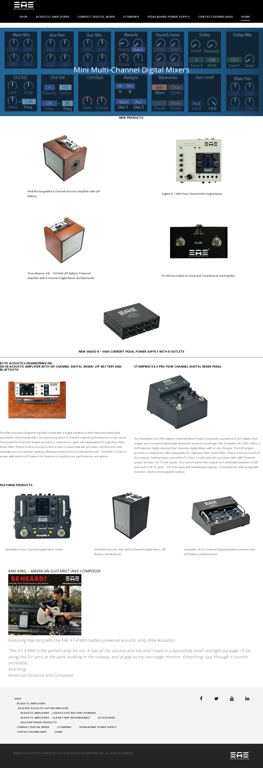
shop (24, 16)
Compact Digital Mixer (96, 16)
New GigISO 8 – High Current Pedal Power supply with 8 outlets (132, 351)
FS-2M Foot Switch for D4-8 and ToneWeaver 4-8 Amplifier (198, 276)
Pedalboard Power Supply (169, 16)
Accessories (106, 717)
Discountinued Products (39, 722)
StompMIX (131, 16)
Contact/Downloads (215, 16)
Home (245, 16)
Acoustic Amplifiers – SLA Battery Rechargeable (55, 717)
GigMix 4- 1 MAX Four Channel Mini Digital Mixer (192, 194)
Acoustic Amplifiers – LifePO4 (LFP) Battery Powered (58, 712)
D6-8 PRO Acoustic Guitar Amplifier (43, 708)
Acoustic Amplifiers (52, 16)
